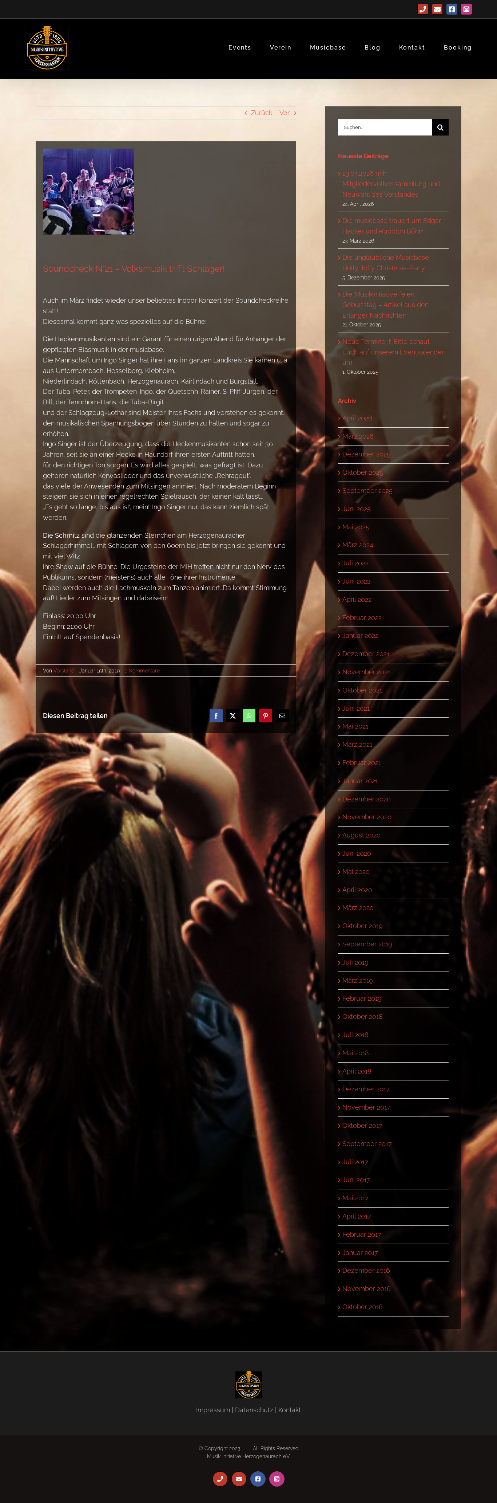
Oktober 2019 (362, 926)
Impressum (213, 1410)
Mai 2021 (355, 726)
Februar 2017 (361, 1234)
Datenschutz (254, 1410)
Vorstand (64, 671)
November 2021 (366, 672)
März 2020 (358, 907)
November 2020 (366, 817)
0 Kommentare (142, 671)
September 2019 (367, 944)
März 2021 (357, 744)
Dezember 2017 (366, 1089)
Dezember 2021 (365, 654)
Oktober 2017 (362, 1125)
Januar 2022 (360, 635)
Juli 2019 (355, 962)
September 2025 (367, 490)
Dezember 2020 (366, 799)
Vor (284, 113)
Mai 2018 (355, 1053)
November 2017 (366, 1107)
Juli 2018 (355, 1035)
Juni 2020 (356, 853)
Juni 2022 (356, 581)
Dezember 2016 (366, 1270)
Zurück (261, 113)
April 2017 (356, 1216)
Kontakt (289, 1410)
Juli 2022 (355, 563)
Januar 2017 (360, 1252)
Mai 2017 (355, 1198)
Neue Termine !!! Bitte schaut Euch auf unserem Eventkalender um (393, 352)
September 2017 (367, 1143)
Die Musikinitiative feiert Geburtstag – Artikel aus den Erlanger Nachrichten (385, 304)
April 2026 (357, 418)
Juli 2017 (355, 1162)
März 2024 (357, 545)
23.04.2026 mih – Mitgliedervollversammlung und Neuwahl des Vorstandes (391, 183)
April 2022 (356, 599)
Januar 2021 (360, 781)
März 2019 (357, 980)
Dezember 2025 (366, 454)
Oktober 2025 (362, 472)
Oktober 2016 (362, 1307)
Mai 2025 (355, 527)
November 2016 (366, 1288)
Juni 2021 (356, 708)
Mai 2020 (356, 871)
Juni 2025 (356, 509)
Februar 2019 (362, 998)
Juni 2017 (356, 1180)
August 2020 (361, 835)
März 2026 (358, 436)
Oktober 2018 (362, 1016)
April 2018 (356, 1071)
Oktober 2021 (362, 690)
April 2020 (357, 890)
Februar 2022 (362, 617)
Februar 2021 (361, 762)
